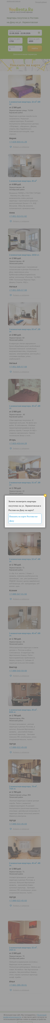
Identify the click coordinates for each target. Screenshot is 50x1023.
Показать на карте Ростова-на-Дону (23, 518)
